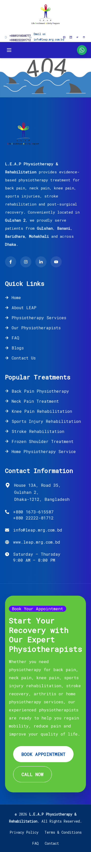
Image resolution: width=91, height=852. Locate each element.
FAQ (15, 337)
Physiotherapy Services (39, 317)
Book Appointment (43, 754)
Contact (52, 843)
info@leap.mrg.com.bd (49, 39)
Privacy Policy (24, 832)
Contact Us (24, 357)
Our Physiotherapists (36, 327)
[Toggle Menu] (9, 50)
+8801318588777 (20, 35)
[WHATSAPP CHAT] (82, 50)
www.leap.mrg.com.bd (36, 542)
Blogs (18, 347)
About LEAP (24, 307)
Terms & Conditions (63, 832)
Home (16, 297)
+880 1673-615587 (33, 511)
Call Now (32, 774)
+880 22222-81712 (33, 517)
